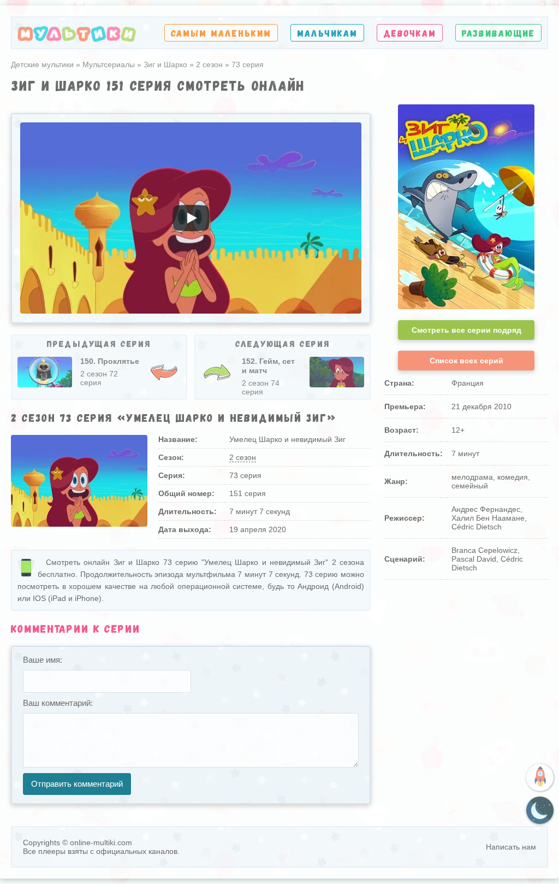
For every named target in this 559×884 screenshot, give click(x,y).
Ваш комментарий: (58, 703)
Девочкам (409, 32)
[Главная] (76, 33)
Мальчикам (327, 32)
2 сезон (242, 457)
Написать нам (511, 846)
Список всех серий (466, 360)
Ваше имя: (42, 659)
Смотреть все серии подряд (466, 330)
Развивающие (498, 32)
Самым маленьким (221, 32)
